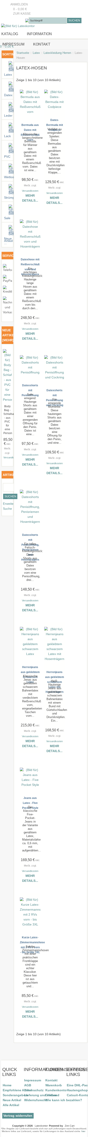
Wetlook (8, 177)
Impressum (12, 44)
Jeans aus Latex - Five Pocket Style (30, 803)
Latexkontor (41, 1125)
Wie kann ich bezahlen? (63, 1100)
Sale (7, 218)
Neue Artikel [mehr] (9, 335)
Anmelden (19, 4)
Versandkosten (11, 457)
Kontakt (41, 44)
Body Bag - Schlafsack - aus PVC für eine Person (10, 420)
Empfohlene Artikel (17, 1090)
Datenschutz (34, 1090)
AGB (27, 1085)
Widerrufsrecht (35, 1100)
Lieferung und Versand (41, 1095)
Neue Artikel (12, 1100)
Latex (36, 53)
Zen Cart (69, 1125)
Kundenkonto (56, 1090)
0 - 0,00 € (18, 9)
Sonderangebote (15, 1095)
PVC (7, 156)
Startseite (22, 53)
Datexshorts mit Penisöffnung (30, 390)
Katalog (9, 34)
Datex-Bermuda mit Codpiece (54, 125)
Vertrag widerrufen (17, 1115)
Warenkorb (53, 1085)
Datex (8, 95)
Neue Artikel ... (8, 241)
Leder (8, 115)
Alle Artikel (11, 1105)
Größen (51, 1095)
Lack (7, 136)
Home (7, 1085)
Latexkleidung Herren (57, 53)
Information (39, 34)
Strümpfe (8, 197)
